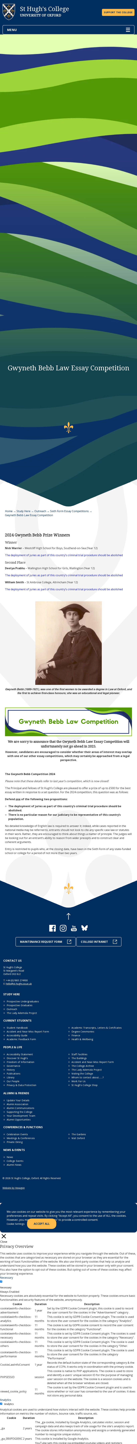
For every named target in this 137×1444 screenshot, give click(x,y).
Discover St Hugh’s (17, 1058)
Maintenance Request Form (41, 942)
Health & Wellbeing (82, 1039)
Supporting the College (20, 1111)
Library (10, 1077)
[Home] (9, 23)
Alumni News (14, 1164)
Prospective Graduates (19, 1005)
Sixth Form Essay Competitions (69, 511)
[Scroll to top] (68, 917)
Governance (13, 1065)
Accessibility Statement (20, 1054)
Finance (76, 1035)
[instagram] (63, 930)
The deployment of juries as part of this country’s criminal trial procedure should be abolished (64, 555)
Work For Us (79, 1081)
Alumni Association (17, 1104)
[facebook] (52, 930)
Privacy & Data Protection (21, 1085)
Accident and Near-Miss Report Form (28, 1031)
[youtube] (74, 930)
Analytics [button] (5, 1400)
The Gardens (79, 1134)
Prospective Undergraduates (23, 1001)
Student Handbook (17, 1027)
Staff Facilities (80, 1054)
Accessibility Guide (17, 1035)
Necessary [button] (6, 1277)
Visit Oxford (78, 1138)
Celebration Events (17, 1134)
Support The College (118, 12)
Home (9, 511)
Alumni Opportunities (19, 1119)
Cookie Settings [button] (16, 1223)
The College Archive (83, 1065)
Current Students (17, 1020)
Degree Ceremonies (83, 1031)
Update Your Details (18, 1100)
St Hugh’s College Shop (85, 1085)
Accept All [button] (42, 1224)
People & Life (12, 1047)
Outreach (40, 511)
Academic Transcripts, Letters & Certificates (97, 1027)
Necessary (5, 1287)
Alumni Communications (20, 1108)
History (11, 1069)
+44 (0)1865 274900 (17, 980)
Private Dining (15, 1142)
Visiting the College (82, 1073)
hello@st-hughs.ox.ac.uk (19, 983)
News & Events (14, 1150)
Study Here (23, 511)
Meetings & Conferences (21, 1138)
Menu (12, 30)
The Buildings (79, 1058)
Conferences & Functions (23, 1127)
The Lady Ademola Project (22, 1013)
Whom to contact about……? (88, 1077)
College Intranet (94, 942)
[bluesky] (84, 930)
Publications (13, 1073)
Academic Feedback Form (21, 1039)
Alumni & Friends (16, 1093)
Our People (13, 1081)
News (10, 1157)
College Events (15, 1160)
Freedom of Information (20, 1062)
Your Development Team (21, 1115)
